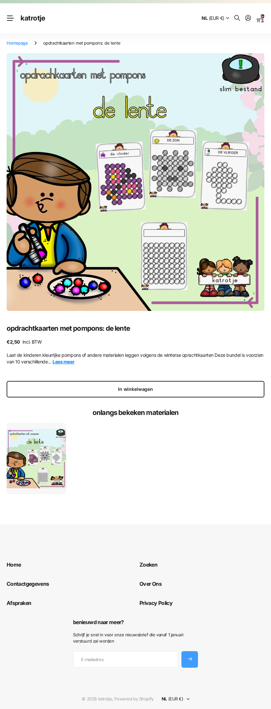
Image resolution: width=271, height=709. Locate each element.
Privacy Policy (156, 603)
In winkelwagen (135, 389)
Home (14, 564)
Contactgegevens (28, 583)
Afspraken (19, 603)
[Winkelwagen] (260, 18)
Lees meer (63, 361)
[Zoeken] (237, 18)
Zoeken (148, 564)
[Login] (248, 18)
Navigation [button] (10, 18)
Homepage (17, 43)
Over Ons (150, 583)
